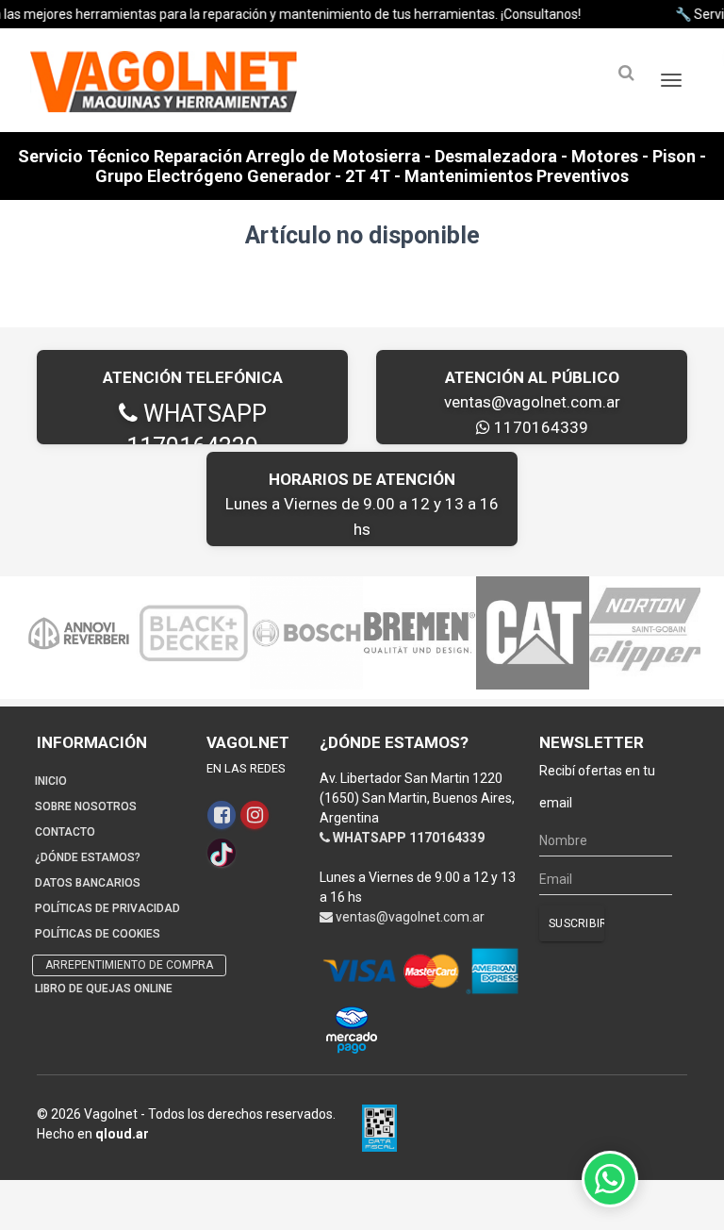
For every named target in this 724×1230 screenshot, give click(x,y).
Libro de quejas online (104, 988)
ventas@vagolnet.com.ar (532, 401)
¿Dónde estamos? (87, 857)
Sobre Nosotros (86, 806)
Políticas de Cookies (97, 933)
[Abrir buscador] (626, 73)
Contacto (65, 832)
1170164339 (539, 427)
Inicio (51, 781)
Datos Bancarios (87, 882)
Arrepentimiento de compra (129, 965)
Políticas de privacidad (107, 908)
